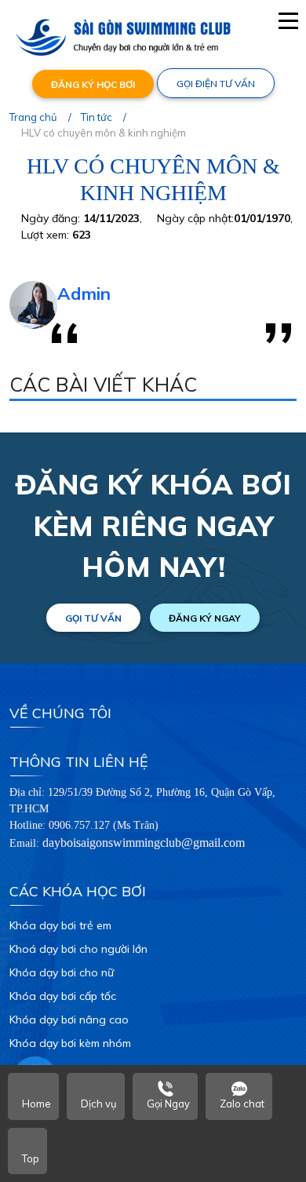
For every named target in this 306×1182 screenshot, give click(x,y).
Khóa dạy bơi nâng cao (69, 1019)
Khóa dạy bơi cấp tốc (62, 996)
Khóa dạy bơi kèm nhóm (70, 1043)
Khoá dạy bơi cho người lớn (78, 949)
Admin (84, 294)
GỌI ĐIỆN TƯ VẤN (216, 83)
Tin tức (96, 117)
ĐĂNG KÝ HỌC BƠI (93, 84)
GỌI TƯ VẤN (93, 618)
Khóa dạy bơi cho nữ (61, 972)
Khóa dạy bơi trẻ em (60, 925)
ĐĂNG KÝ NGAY (205, 618)
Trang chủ (33, 117)
